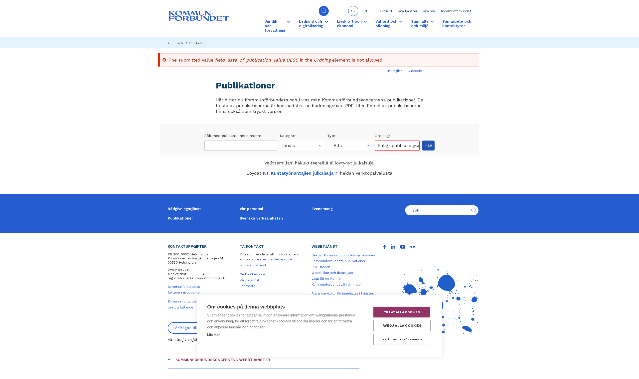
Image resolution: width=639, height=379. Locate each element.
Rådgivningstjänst (184, 209)
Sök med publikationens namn (232, 136)
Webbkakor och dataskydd (332, 273)
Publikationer (180, 218)
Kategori (287, 136)
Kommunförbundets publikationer (338, 261)
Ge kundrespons (253, 274)
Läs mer (213, 335)
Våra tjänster (407, 11)
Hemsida (176, 43)
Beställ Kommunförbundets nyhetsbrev (343, 255)
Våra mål (429, 11)
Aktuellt (385, 11)
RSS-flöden (321, 267)
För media (247, 286)
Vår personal (251, 209)
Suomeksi (415, 71)
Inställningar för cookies (402, 339)
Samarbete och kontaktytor (456, 23)
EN (364, 11)
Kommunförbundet (456, 11)
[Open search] (324, 11)
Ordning (382, 136)
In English (395, 71)
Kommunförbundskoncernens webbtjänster (222, 360)
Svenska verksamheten (261, 218)
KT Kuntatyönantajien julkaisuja (300, 173)
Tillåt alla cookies (402, 312)
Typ (330, 136)
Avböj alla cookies (402, 325)
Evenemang (322, 209)
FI (341, 11)
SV (353, 11)
